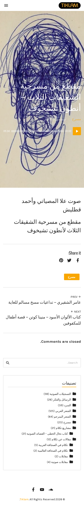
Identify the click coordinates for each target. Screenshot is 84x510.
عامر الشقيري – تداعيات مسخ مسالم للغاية (44, 302)
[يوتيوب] (42, 489)
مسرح (76, 118)
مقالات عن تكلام (61, 439)
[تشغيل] (77, 131)
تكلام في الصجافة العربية (53, 445)
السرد (67, 405)
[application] (42, 131)
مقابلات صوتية (59, 462)
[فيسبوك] (33, 489)
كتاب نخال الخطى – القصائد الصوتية (47, 433)
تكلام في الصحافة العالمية (53, 450)
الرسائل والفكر (62, 399)
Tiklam (24, 499)
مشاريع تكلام (63, 428)
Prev (74, 297)
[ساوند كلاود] (51, 489)
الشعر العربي (63, 411)
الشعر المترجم (62, 416)
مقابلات (63, 456)
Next (77, 311)
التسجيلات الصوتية (60, 394)
